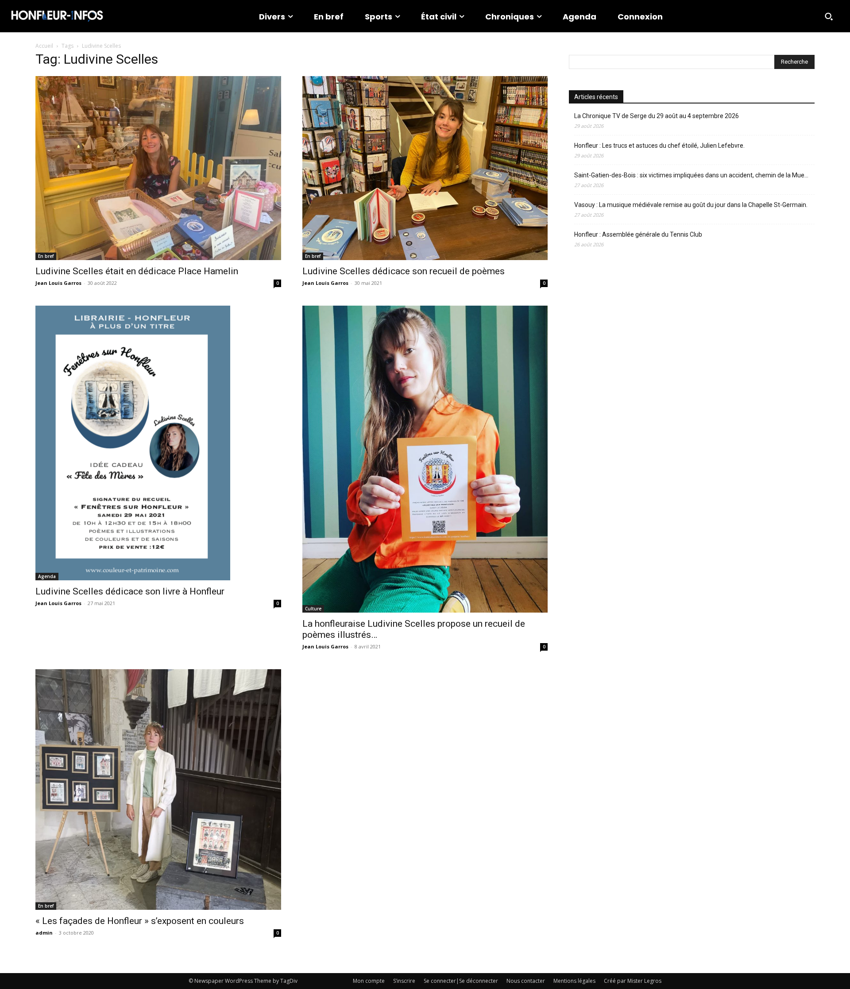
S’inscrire (404, 981)
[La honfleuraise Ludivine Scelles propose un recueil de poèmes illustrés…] (425, 459)
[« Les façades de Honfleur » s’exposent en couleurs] (158, 789)
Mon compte (369, 981)
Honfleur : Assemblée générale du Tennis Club (638, 234)
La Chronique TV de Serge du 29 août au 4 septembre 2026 (656, 115)
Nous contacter (525, 981)
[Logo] (57, 16)
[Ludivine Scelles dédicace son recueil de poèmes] (425, 168)
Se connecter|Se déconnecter (461, 981)
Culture (313, 609)
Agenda (47, 576)
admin (44, 932)
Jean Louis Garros (58, 283)
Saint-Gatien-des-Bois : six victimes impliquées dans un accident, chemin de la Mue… (691, 175)
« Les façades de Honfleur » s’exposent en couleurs (139, 921)
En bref (46, 256)
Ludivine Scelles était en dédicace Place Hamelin (136, 271)
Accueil (44, 46)
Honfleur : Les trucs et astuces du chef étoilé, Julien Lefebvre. (659, 145)
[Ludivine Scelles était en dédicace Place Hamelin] (158, 168)
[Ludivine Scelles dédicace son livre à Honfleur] (158, 443)
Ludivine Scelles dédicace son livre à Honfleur (129, 591)
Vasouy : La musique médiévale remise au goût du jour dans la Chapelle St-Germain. (691, 204)
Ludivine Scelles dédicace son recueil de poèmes (403, 271)
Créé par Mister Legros (632, 981)
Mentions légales (574, 981)
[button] (828, 16)
